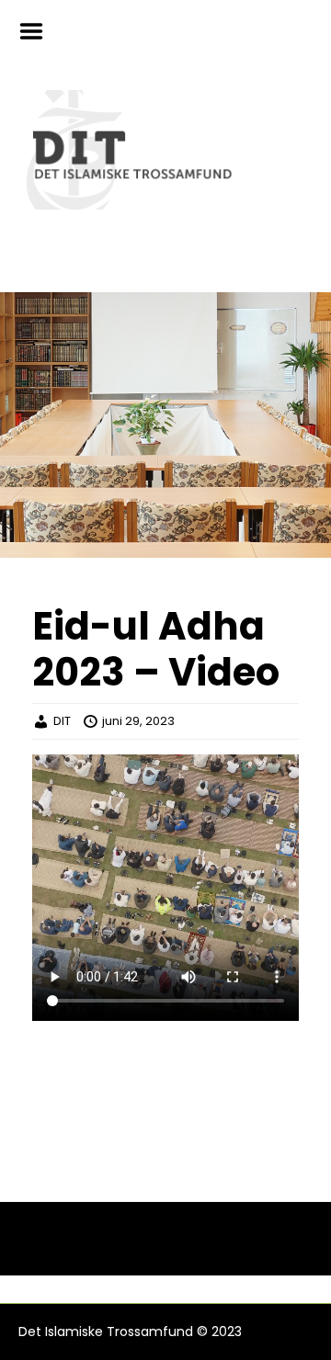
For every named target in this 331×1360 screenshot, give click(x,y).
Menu (37, 31)
